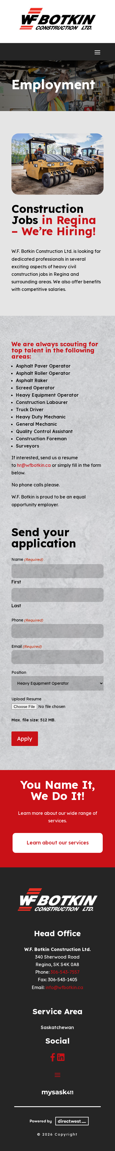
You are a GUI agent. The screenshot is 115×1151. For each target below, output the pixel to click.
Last (16, 605)
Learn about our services (58, 842)
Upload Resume (26, 699)
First (16, 582)
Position (18, 672)
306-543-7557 (65, 972)
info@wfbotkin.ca (64, 987)
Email (26, 646)
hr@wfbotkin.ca (34, 465)
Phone (27, 620)
